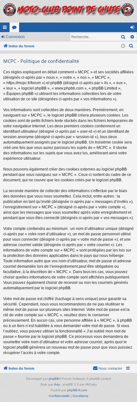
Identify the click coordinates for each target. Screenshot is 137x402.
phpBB (54, 378)
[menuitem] (131, 46)
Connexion (15, 37)
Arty (57, 384)
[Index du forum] (68, 11)
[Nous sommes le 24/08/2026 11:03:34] (123, 46)
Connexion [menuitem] (133, 28)
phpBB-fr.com (77, 390)
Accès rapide (6, 28)
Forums (15, 28)
